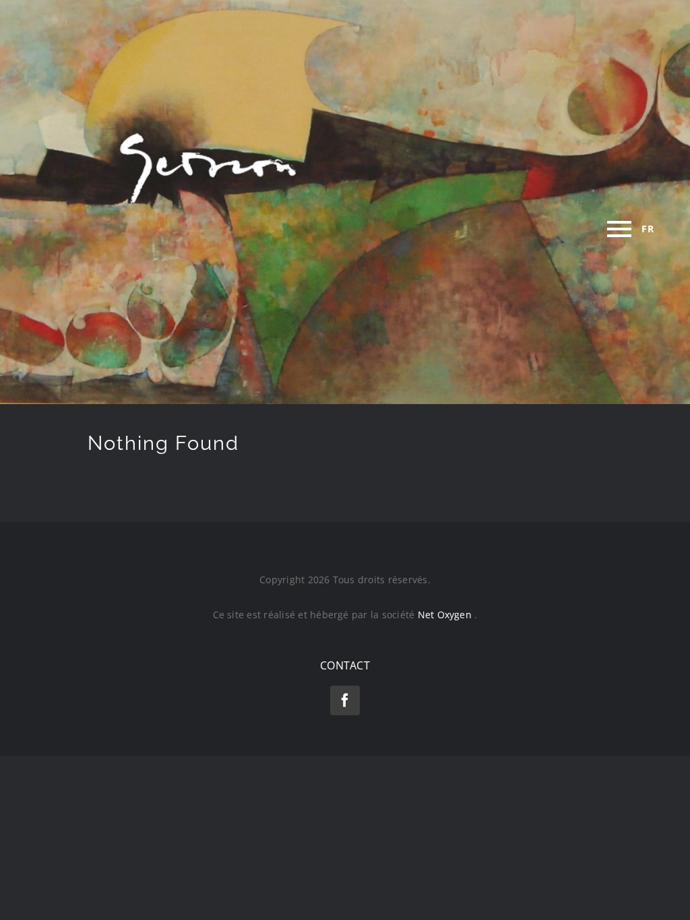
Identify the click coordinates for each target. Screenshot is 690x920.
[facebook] (345, 700)
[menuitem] (647, 229)
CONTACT (345, 665)
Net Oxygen (446, 614)
